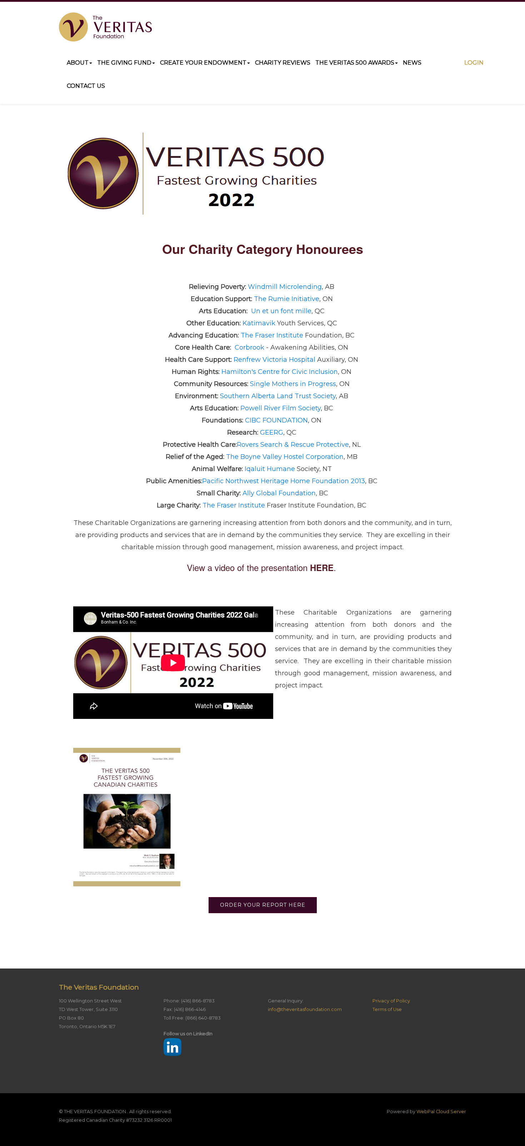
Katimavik (258, 323)
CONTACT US (86, 85)
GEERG (271, 432)
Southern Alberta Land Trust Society (278, 396)
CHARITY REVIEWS (282, 62)
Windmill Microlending (285, 287)
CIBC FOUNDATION (276, 420)
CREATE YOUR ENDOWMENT (203, 62)
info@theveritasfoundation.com (305, 1009)
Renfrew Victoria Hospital (274, 360)
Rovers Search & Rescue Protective (293, 445)
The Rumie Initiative (286, 299)
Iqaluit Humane (270, 469)
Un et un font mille (281, 311)
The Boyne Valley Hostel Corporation (285, 457)
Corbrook (249, 347)
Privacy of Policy (391, 1001)
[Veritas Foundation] (105, 26)
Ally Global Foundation (279, 493)
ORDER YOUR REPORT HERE (262, 905)
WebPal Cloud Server (441, 1111)
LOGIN (474, 62)
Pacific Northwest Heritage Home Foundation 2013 (283, 481)
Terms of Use (387, 1009)
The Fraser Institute (272, 335)
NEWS (412, 62)
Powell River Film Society (280, 408)
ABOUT (78, 62)
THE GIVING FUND (124, 62)
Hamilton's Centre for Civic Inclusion (279, 372)
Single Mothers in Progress (293, 384)
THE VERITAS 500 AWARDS (354, 62)
